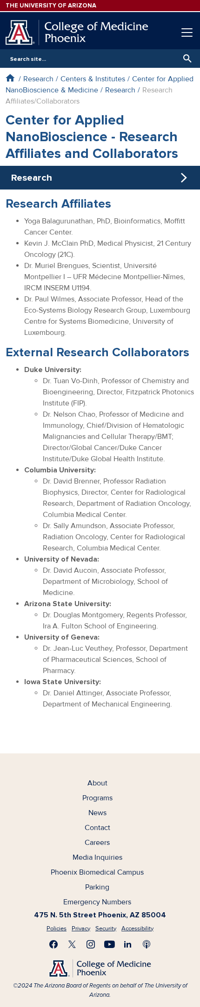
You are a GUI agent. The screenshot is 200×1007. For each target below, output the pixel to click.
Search (185, 58)
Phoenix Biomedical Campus (97, 872)
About (97, 783)
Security (105, 928)
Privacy (81, 928)
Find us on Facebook (53, 944)
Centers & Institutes (92, 79)
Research (38, 79)
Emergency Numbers (97, 902)
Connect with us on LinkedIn (127, 944)
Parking (97, 887)
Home (10, 77)
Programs (97, 798)
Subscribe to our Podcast (146, 944)
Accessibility (137, 928)
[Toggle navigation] (187, 32)
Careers (97, 842)
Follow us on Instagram (90, 944)
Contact (97, 827)
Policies (57, 928)
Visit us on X (72, 944)
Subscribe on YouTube (109, 944)
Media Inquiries (97, 857)
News (97, 812)
